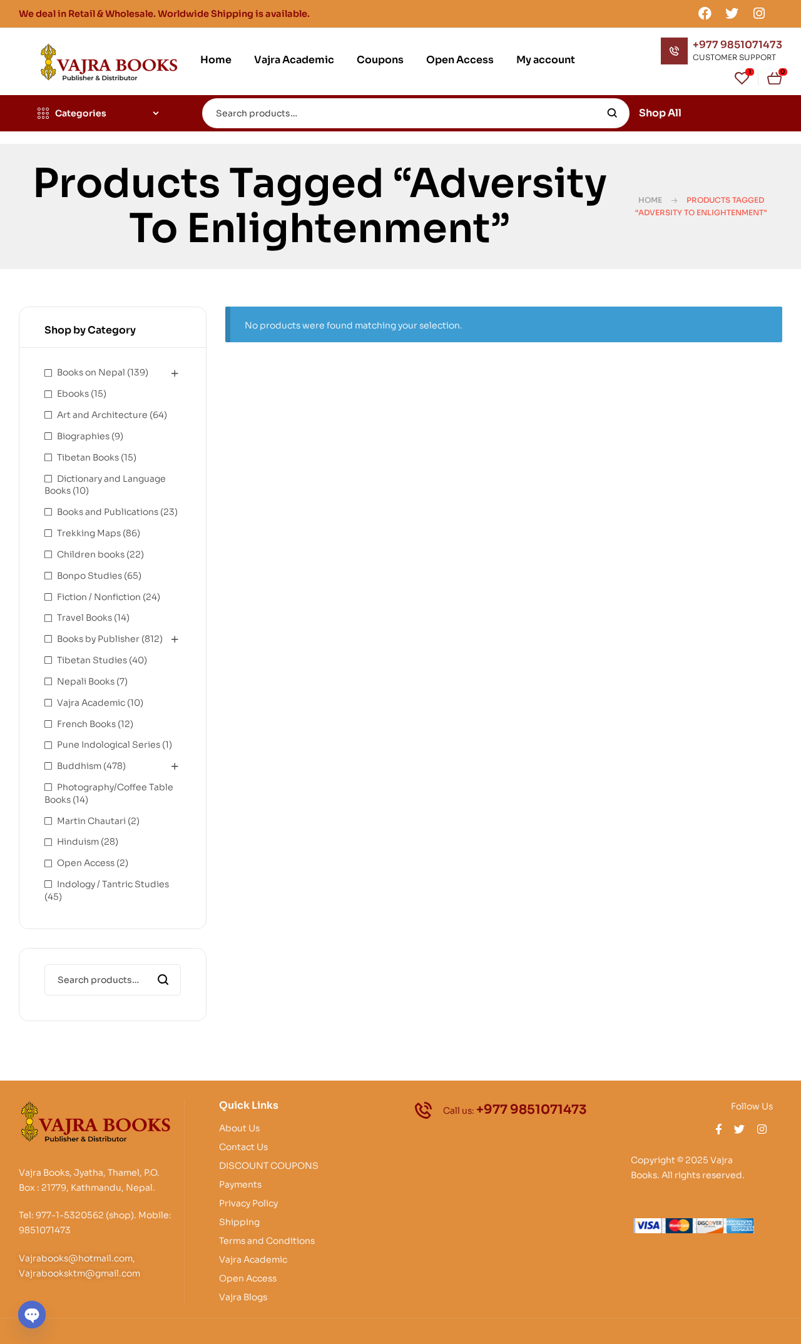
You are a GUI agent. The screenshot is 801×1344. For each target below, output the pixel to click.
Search (612, 113)
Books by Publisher (98, 638)
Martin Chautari (91, 821)
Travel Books (84, 617)
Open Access (86, 862)
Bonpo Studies (89, 575)
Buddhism (79, 765)
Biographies (83, 436)
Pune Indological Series (108, 744)
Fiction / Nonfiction (99, 597)
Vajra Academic (91, 702)
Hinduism (78, 841)
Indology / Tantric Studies (113, 884)
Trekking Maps (89, 533)
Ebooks (73, 393)
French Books (86, 724)
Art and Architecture (102, 414)
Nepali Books (86, 681)
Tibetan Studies (92, 660)
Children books (91, 554)
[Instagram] (759, 13)
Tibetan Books (88, 457)
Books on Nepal (91, 372)
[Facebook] (704, 13)
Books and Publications (107, 511)
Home (650, 200)
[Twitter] (732, 13)
